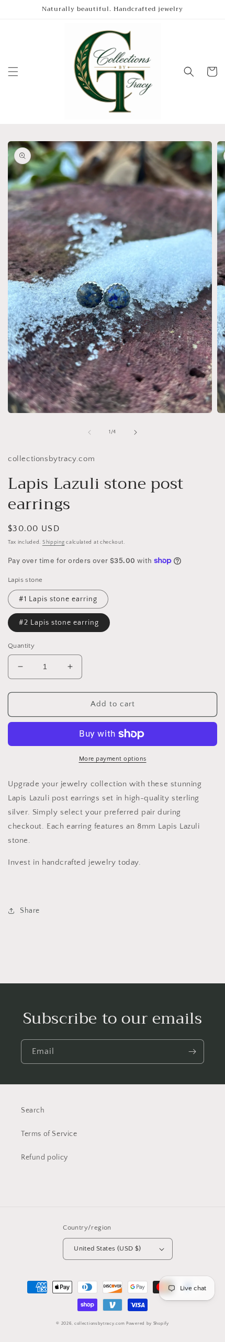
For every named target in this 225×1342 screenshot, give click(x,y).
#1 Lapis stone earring (58, 599)
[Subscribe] (192, 1051)
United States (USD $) (107, 1248)
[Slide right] (135, 432)
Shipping (53, 542)
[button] (13, 71)
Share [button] (30, 911)
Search (33, 1110)
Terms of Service (49, 1134)
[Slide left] (89, 432)
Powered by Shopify (147, 1323)
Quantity (21, 645)
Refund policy (44, 1157)
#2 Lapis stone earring (59, 622)
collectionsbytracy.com (99, 1323)
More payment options (113, 758)
